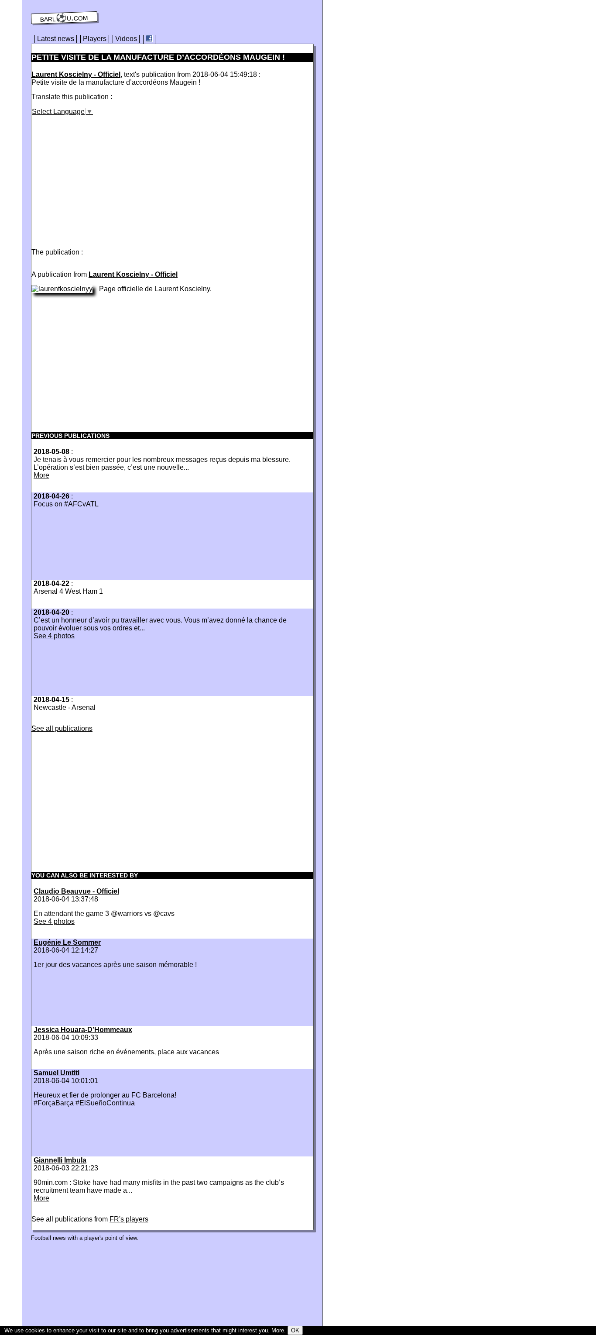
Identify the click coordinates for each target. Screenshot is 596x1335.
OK (295, 1330)
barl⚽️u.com (64, 18)
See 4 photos (54, 636)
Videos (126, 38)
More (41, 475)
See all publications (61, 728)
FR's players (129, 1219)
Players (94, 38)
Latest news (55, 38)
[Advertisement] (104, 177)
